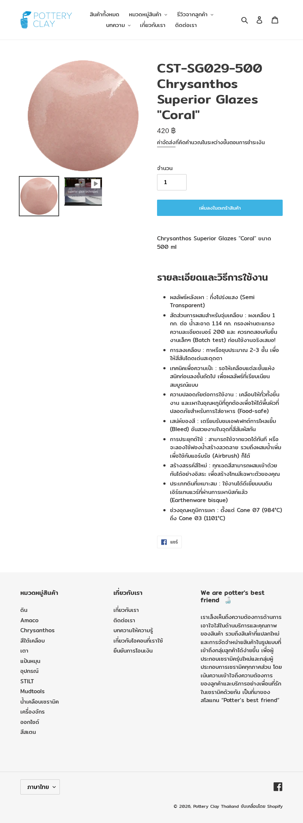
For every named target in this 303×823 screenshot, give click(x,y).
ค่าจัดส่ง (166, 142)
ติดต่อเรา (124, 620)
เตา (24, 650)
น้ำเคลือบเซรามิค (39, 701)
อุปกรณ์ (29, 671)
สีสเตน (28, 732)
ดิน (23, 610)
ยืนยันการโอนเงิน (133, 650)
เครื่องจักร (32, 711)
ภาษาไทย (38, 787)
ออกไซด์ (29, 722)
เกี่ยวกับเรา (126, 610)
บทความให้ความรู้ (133, 630)
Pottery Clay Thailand (216, 806)
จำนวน (165, 168)
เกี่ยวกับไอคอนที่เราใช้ (138, 640)
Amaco (29, 620)
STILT (27, 681)
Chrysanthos (37, 630)
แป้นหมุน (30, 661)
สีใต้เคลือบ (32, 640)
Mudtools (32, 691)
